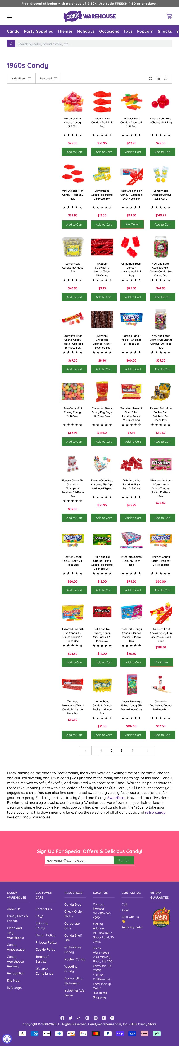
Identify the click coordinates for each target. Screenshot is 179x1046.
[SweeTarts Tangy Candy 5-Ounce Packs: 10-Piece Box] (131, 612)
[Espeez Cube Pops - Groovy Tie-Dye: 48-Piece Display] (102, 464)
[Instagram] (96, 1018)
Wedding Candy (70, 968)
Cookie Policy (45, 949)
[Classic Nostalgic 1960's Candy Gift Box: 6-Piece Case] (131, 685)
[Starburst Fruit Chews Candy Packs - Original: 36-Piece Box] (73, 319)
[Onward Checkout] (161, 917)
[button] (13, 31)
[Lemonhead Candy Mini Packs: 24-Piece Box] (102, 174)
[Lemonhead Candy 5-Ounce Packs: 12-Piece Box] (102, 685)
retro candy (155, 812)
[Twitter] (71, 1018)
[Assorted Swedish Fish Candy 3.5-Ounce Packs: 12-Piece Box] (73, 612)
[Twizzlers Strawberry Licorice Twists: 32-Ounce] (102, 247)
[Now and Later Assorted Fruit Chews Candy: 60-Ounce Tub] (161, 247)
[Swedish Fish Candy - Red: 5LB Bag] (102, 102)
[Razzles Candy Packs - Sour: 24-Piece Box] (73, 540)
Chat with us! (130, 916)
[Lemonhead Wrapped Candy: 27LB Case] (161, 174)
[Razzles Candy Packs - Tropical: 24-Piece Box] (161, 540)
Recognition (15, 973)
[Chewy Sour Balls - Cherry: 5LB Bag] (161, 102)
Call (124, 904)
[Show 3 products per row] (158, 78)
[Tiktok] (79, 1018)
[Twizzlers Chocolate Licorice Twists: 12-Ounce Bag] (102, 319)
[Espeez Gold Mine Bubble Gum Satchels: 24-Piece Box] (161, 391)
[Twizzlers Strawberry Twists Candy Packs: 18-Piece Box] (73, 685)
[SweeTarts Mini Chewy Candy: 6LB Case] (73, 391)
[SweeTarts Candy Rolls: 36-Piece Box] (131, 540)
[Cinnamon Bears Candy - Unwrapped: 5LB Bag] (131, 247)
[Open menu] (13, 16)
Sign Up (123, 860)
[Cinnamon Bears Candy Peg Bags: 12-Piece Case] (102, 391)
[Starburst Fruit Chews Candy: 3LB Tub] (73, 102)
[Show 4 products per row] (167, 78)
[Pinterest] (87, 1018)
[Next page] (148, 750)
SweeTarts (116, 797)
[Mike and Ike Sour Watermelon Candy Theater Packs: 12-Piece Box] (161, 464)
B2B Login (14, 988)
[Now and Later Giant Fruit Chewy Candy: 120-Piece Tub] (161, 319)
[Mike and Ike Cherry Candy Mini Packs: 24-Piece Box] (102, 612)
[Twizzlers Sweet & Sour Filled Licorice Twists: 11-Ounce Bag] (131, 391)
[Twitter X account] (112, 1018)
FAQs (39, 916)
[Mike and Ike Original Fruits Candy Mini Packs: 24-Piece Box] (102, 540)
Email (125, 910)
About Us (13, 909)
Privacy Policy (46, 942)
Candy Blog (72, 904)
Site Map (13, 980)
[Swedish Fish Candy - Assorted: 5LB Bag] (131, 102)
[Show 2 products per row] (151, 78)
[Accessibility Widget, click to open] (7, 1039)
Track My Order (132, 927)
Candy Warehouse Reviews (15, 961)
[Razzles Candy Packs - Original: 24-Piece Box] (131, 319)
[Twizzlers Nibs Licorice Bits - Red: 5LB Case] (131, 464)
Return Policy (45, 935)
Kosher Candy (74, 959)
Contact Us (44, 909)
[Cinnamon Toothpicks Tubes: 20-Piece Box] (161, 685)
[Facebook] (62, 1018)
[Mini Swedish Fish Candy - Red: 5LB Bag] (73, 174)
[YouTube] (104, 1018)
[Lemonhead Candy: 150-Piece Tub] (73, 247)
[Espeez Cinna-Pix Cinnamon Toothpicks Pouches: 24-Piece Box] (73, 464)
